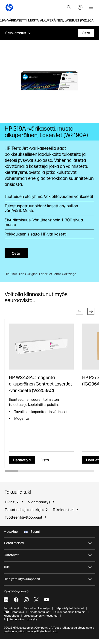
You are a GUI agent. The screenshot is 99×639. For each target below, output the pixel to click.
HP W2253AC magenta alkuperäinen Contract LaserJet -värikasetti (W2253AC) (40, 384)
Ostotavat (11, 555)
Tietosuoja (17, 612)
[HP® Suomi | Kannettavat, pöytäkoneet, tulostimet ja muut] (9, 7)
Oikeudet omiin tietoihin (70, 612)
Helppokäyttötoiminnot (69, 608)
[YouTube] (46, 599)
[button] (91, 311)
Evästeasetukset (39, 612)
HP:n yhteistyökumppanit (22, 579)
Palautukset (11, 608)
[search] (69, 7)
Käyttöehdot (11, 615)
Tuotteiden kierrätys (37, 608)
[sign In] (80, 7)
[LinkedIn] (6, 599)
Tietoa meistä (14, 543)
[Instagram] (26, 599)
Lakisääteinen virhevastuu (41, 615)
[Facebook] (16, 599)
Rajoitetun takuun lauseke (20, 619)
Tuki (6, 567)
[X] (36, 599)
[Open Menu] (91, 7)
